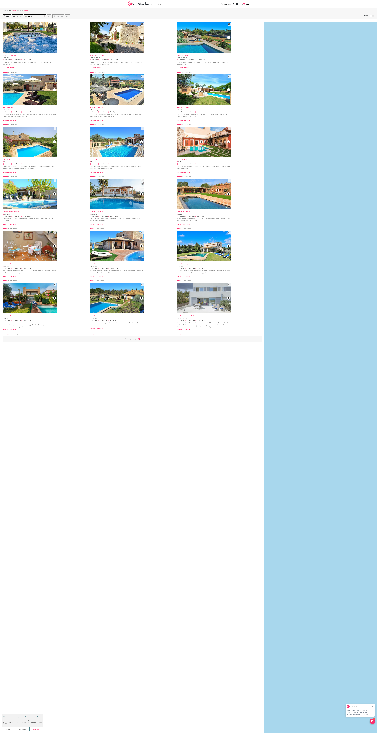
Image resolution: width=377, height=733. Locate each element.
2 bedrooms (182, 59)
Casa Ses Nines (8, 264)
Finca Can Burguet (96, 107)
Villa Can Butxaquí (9, 55)
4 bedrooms (182, 164)
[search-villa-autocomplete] (233, 4)
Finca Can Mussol (96, 212)
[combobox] (36, 16)
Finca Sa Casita (182, 55)
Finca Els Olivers (183, 107)
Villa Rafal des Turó (97, 55)
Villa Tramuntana (96, 159)
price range (59, 16)
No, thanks (22, 729)
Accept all (36, 729)
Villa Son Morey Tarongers (186, 264)
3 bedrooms (8, 59)
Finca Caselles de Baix (11, 212)
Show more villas (133, 339)
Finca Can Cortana (183, 212)
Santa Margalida (96, 57)
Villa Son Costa (95, 264)
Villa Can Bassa (182, 159)
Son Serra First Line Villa (185, 316)
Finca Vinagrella (8, 107)
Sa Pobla (6, 57)
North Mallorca (95, 162)
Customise (9, 729)
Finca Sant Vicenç (96, 316)
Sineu (5, 162)
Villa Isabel (7, 316)
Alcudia (180, 110)
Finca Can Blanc (9, 159)
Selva (180, 214)
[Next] (54, 37)
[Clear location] (44, 16)
